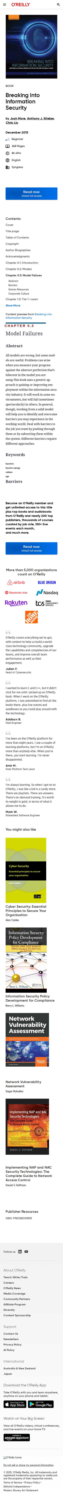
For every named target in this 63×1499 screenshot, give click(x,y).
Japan (8, 1374)
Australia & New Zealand (20, 1368)
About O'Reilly (15, 1270)
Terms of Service (13, 1482)
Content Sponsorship (17, 1315)
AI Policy (9, 1350)
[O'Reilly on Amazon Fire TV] (17, 1440)
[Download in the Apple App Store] (15, 1407)
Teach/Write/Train (16, 1277)
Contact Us (11, 1334)
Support (10, 1327)
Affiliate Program (15, 1304)
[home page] (21, 4)
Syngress (17, 167)
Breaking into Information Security (29, 316)
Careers (9, 1283)
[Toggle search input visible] (58, 4)
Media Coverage (14, 1293)
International (14, 1361)
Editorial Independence (17, 1486)
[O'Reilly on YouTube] (26, 1251)
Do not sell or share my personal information (28, 1465)
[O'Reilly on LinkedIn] (20, 1251)
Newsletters (11, 1339)
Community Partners (17, 1299)
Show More (13, 305)
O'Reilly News (12, 1288)
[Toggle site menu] (4, 4)
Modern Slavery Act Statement (21, 1490)
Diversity (9, 1310)
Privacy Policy (12, 1344)
